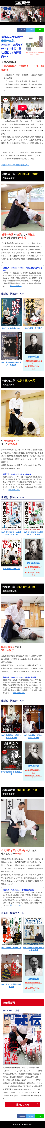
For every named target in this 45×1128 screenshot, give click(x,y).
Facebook (21, 30)
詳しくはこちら (16, 286)
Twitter (31, 30)
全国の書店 (7, 40)
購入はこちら (22, 1104)
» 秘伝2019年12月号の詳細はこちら (15, 165)
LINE (39, 30)
